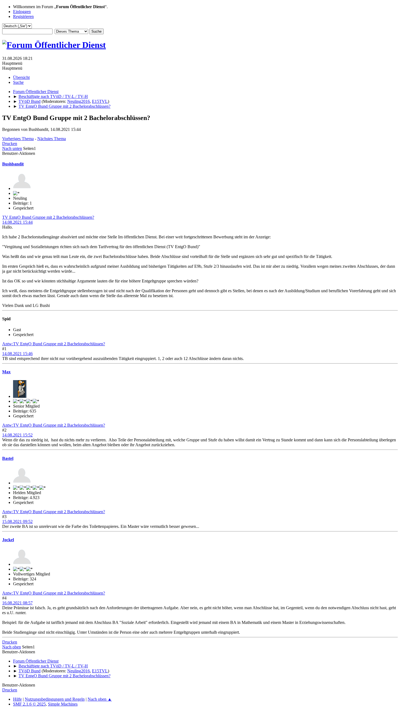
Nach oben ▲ (100, 699)
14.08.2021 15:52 (17, 435)
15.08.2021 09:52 (17, 521)
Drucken (9, 143)
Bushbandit (13, 164)
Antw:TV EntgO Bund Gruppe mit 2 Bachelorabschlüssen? (53, 343)
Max (6, 372)
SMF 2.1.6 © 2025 (29, 704)
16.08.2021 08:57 (17, 603)
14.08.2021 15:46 (17, 353)
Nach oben (11, 647)
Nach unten (12, 148)
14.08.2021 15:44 (17, 222)
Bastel (7, 458)
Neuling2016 (78, 101)
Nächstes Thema (51, 138)
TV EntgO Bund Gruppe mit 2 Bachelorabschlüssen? (48, 217)
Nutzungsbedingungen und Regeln (55, 699)
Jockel (8, 539)
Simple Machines (63, 704)
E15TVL (100, 101)
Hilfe (17, 699)
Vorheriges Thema (18, 138)
